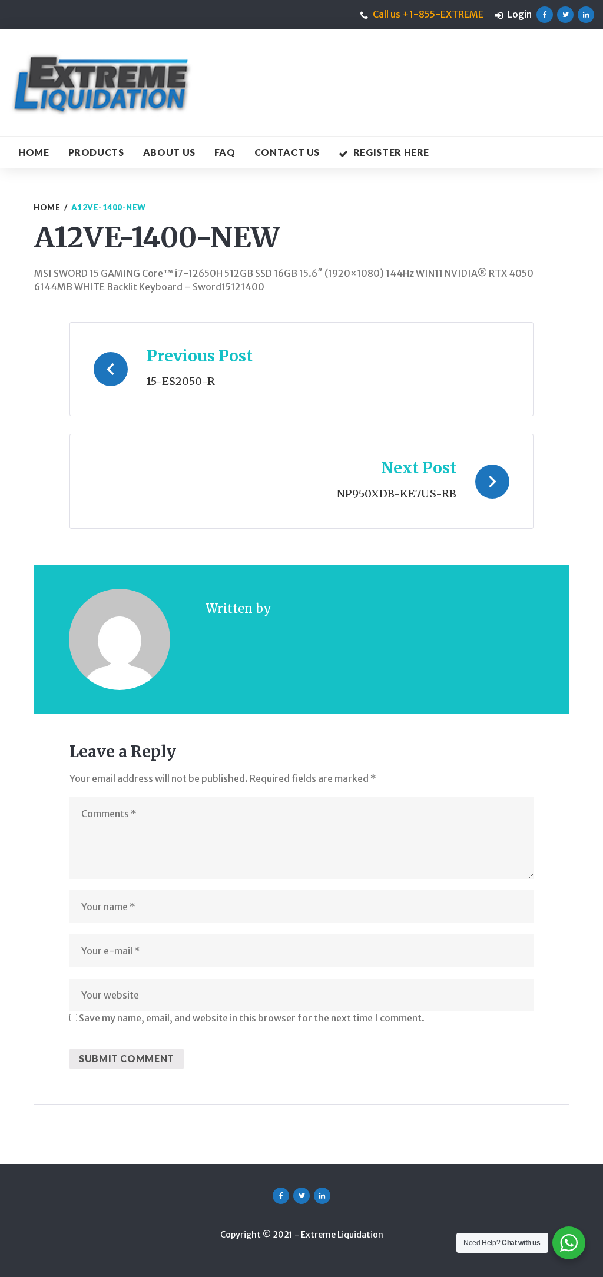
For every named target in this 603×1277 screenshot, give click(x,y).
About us (169, 152)
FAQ (225, 152)
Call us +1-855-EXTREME (428, 14)
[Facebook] (544, 14)
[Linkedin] (586, 14)
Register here (391, 152)
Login (520, 14)
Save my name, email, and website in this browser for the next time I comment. (252, 1018)
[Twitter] (565, 14)
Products (96, 152)
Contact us (287, 152)
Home (33, 152)
